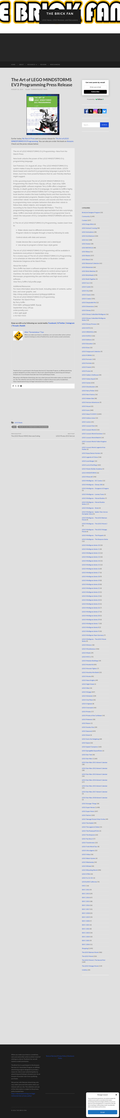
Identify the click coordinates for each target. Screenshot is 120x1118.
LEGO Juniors (86, 422)
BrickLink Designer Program (91, 212)
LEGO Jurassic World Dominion (92, 433)
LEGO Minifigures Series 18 (91, 576)
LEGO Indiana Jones (88, 418)
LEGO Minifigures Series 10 (91, 545)
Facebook (52, 323)
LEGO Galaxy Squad (88, 379)
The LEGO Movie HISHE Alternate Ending (25, 435)
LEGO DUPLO (86, 336)
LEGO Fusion (86, 371)
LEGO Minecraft (87, 477)
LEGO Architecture (88, 236)
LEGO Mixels (86, 653)
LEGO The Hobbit (87, 823)
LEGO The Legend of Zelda (90, 827)
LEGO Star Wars (87, 758)
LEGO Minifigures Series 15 (91, 565)
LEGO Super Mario (88, 811)
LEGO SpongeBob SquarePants (92, 751)
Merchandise (55, 64)
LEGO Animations (88, 232)
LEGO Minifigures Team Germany (93, 635)
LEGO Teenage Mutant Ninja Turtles (93, 819)
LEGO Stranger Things (89, 803)
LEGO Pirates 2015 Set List (65, 435)
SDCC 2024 (86, 936)
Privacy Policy (61, 1056)
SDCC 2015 (86, 901)
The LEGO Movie (87, 956)
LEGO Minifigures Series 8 (90, 627)
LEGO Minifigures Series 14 (91, 561)
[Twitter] (16, 386)
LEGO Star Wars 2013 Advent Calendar (94, 774)
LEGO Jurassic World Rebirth (91, 437)
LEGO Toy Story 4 (87, 839)
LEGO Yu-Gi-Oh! (87, 878)
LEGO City (85, 291)
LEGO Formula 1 (87, 359)
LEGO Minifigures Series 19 (91, 580)
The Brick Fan (60, 13)
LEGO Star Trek (87, 754)
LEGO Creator (86, 298)
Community (86, 216)
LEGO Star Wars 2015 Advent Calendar (94, 786)
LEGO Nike (85, 688)
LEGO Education (87, 343)
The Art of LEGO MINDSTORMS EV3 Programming (33, 427)
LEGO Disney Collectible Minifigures (94, 314)
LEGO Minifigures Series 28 (91, 615)
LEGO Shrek (86, 735)
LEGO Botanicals (87, 267)
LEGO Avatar (86, 244)
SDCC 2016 (86, 905)
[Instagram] (18, 386)
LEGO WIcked (86, 866)
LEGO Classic (86, 295)
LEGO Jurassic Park (88, 426)
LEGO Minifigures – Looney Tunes (93, 494)
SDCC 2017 (86, 909)
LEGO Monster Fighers (89, 668)
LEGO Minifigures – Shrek (90, 508)
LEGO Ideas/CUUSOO (89, 414)
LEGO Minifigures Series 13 (91, 557)
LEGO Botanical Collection (90, 263)
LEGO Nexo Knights (88, 680)
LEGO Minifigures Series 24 (91, 600)
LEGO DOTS (86, 328)
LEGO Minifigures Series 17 (91, 572)
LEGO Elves (86, 347)
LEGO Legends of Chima (90, 457)
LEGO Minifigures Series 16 (91, 569)
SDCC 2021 (86, 925)
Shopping (85, 948)
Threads (15, 326)
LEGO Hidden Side (88, 398)
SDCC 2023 (86, 933)
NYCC (84, 886)
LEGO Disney (86, 310)
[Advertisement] (60, 47)
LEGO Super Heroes (88, 807)
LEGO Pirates (86, 711)
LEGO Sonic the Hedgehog (90, 739)
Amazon (70, 141)
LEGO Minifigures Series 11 (91, 549)
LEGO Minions (87, 645)
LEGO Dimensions (88, 306)
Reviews (43, 64)
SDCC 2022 (86, 929)
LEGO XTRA (86, 874)
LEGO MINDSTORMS (89, 473)
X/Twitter (61, 323)
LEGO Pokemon (87, 719)
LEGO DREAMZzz (88, 332)
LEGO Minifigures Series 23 (91, 596)
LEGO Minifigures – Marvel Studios (93, 498)
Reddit (22, 326)
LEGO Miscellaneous (88, 649)
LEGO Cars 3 (86, 283)
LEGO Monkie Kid (88, 664)
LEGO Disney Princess (89, 324)
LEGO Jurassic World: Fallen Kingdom (94, 441)
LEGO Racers (86, 723)
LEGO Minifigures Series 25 (91, 604)
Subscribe (95, 92)
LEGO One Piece (87, 700)
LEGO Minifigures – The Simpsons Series (95, 539)
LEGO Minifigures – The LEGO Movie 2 (94, 523)
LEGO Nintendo (87, 696)
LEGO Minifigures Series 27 (91, 612)
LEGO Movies (86, 676)
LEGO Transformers (88, 842)
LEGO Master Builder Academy (92, 469)
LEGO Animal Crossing (89, 228)
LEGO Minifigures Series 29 (91, 619)
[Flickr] (21, 386)
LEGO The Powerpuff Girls (90, 831)
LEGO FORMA (87, 355)
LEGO (14, 427)
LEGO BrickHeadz (88, 275)
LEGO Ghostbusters (88, 387)
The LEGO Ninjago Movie (90, 966)
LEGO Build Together (89, 279)
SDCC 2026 (86, 944)
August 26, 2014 (17, 89)
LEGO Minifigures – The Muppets (93, 535)
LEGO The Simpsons (88, 835)
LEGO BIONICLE (87, 248)
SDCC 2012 (86, 889)
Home (13, 64)
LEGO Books (18, 422)
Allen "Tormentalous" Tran (36, 89)
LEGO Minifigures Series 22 (91, 592)
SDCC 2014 (86, 897)
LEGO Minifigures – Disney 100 (92, 484)
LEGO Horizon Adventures (90, 402)
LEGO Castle (86, 287)
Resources (31, 64)
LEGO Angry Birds (88, 224)
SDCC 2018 (86, 913)
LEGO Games (86, 383)
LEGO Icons (86, 410)
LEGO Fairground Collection (91, 351)
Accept (102, 1112)
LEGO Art (85, 240)
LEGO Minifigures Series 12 (91, 553)
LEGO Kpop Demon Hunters (91, 453)
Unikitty (84, 970)
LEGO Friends (86, 367)
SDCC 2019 (86, 917)
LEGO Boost (86, 259)
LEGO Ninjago (86, 692)
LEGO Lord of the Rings (89, 465)
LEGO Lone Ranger (88, 461)
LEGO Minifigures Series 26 (91, 608)
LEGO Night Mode (88, 684)
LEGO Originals (87, 704)
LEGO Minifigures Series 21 (91, 588)
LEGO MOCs (86, 657)
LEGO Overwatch (87, 707)
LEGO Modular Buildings (90, 661)
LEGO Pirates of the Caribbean (92, 715)
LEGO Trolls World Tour (89, 846)
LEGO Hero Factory (88, 394)
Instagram (70, 323)
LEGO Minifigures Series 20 (91, 584)
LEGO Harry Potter (88, 390)
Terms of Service (51, 1056)
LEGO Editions (87, 340)
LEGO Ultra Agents (88, 850)
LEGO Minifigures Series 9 (90, 631)
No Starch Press (28, 138)
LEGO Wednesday (88, 862)
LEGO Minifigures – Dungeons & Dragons (95, 488)
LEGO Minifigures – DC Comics (92, 480)
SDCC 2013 (86, 893)
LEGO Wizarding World (89, 870)
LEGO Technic (86, 815)
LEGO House (86, 406)
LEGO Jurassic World (89, 430)
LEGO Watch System (88, 858)
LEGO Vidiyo (86, 854)
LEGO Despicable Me (89, 302)
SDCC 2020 (86, 921)
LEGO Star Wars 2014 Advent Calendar (94, 780)
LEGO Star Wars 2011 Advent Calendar (94, 762)
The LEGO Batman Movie (90, 952)
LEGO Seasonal (87, 731)
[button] (116, 1095)
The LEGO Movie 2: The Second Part (93, 960)
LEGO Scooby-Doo (88, 727)
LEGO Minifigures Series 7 (90, 623)
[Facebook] (13, 386)
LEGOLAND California (89, 882)
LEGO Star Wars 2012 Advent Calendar (94, 768)
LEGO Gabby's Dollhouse (90, 375)
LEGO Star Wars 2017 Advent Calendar (94, 792)
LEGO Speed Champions (90, 747)
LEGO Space (86, 743)
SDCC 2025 (86, 940)
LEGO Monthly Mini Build (90, 672)
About (21, 64)
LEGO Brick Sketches (88, 271)
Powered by (91, 99)
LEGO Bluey (86, 251)
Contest (84, 220)
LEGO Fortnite (86, 363)
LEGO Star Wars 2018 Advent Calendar (94, 797)
